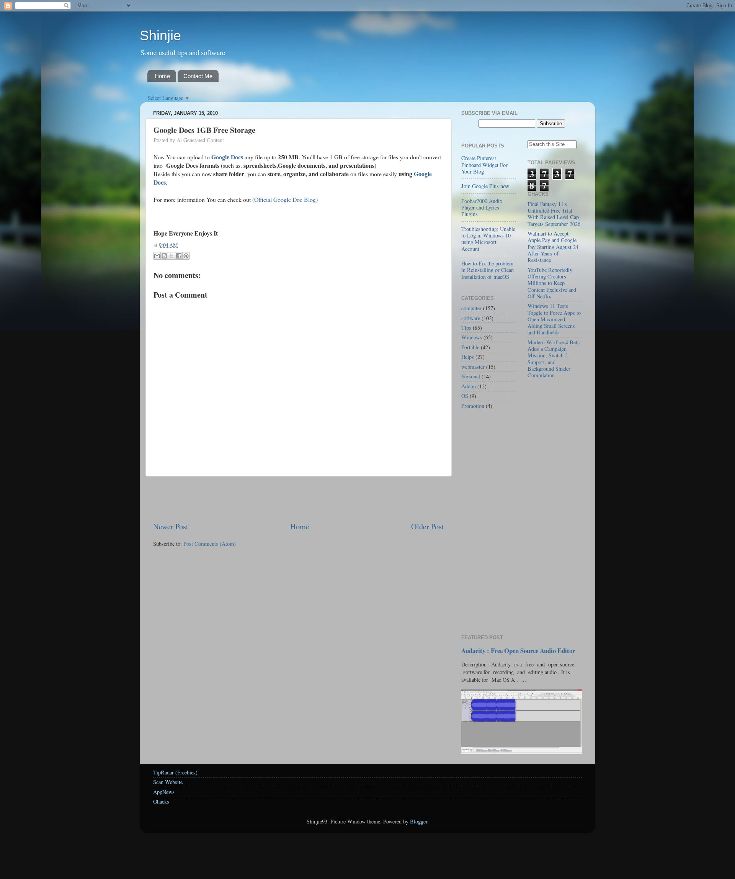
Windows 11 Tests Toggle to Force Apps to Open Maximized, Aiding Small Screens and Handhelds (554, 319)
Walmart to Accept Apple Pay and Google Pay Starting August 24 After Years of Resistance (553, 247)
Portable (470, 347)
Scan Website (168, 782)
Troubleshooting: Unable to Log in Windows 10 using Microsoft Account (488, 238)
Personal (470, 376)
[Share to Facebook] (179, 256)
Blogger (418, 821)
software (470, 318)
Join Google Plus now (485, 186)
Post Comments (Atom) (209, 543)
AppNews (164, 792)
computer (471, 308)
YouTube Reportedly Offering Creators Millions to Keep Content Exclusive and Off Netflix (552, 283)
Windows (471, 337)
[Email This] (157, 256)
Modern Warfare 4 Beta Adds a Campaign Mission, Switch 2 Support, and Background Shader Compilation (554, 359)
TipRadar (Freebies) (175, 772)
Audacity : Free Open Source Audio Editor (518, 650)
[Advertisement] (298, 498)
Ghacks (161, 801)
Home (162, 76)
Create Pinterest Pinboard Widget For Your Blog (484, 164)
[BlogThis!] (164, 256)
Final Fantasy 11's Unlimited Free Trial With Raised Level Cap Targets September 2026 (554, 214)
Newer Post (170, 526)
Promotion (472, 405)
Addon (468, 386)
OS (464, 395)
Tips (466, 327)
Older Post (427, 526)
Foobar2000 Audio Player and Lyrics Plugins (481, 207)
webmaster (473, 366)
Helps (467, 356)
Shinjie (160, 35)
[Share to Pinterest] (186, 256)
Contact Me (197, 76)
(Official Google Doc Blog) (285, 199)
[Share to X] (171, 256)
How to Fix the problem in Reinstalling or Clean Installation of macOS (487, 270)
